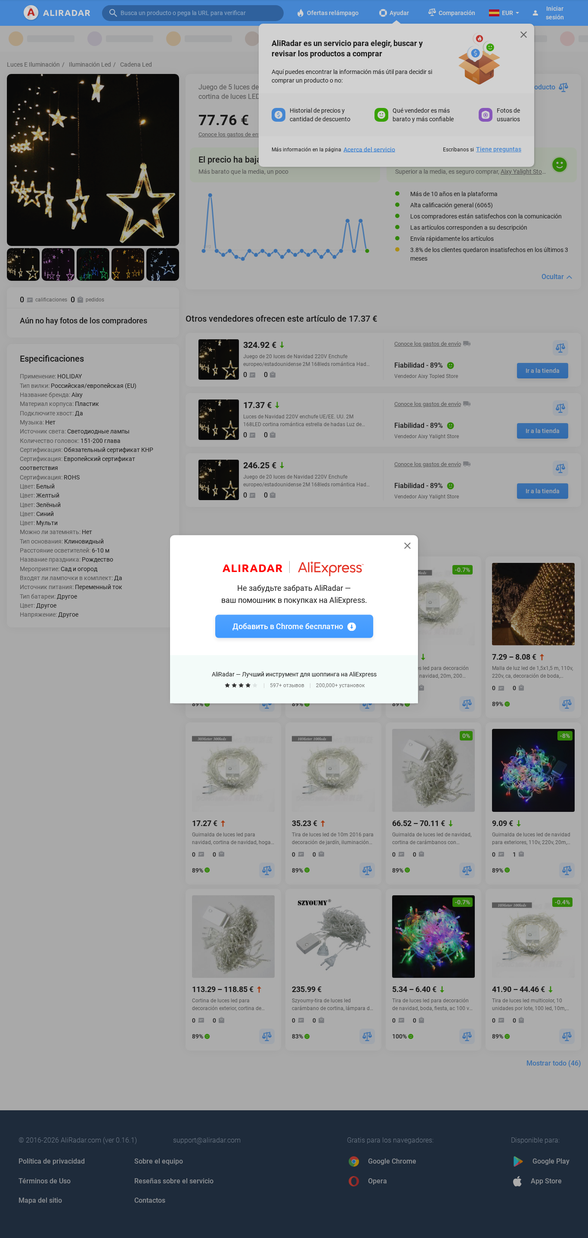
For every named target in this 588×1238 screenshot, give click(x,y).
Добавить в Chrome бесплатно (287, 625)
